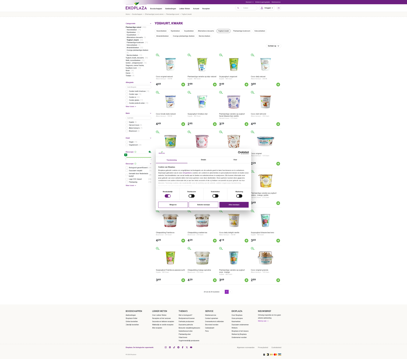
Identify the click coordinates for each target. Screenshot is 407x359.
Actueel (196, 9)
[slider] (126, 157)
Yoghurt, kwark (223, 31)
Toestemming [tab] (172, 160)
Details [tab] (203, 160)
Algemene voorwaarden (245, 347)
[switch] (192, 196)
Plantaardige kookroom (241, 31)
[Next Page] (230, 292)
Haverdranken (161, 31)
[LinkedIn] (170, 347)
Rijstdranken (175, 31)
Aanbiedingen (170, 9)
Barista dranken (204, 36)
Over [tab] (235, 160)
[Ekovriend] (249, 2)
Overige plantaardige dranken (183, 36)
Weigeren (173, 205)
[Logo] (136, 5)
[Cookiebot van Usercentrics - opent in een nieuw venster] (239, 152)
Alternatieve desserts (206, 31)
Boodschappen (156, 9)
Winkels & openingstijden (262, 2)
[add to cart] (183, 84)
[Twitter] (187, 347)
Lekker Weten (184, 9)
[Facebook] (183, 347)
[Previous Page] (223, 292)
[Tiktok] (174, 347)
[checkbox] (127, 91)
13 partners (187, 173)
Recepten (206, 9)
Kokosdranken (259, 31)
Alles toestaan (234, 205)
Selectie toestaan (203, 205)
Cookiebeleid (276, 347)
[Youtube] (191, 347)
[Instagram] (166, 347)
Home (128, 14)
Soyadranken (189, 31)
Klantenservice (276, 2)
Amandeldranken (162, 36)
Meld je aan (262, 321)
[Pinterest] (178, 347)
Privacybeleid (263, 347)
